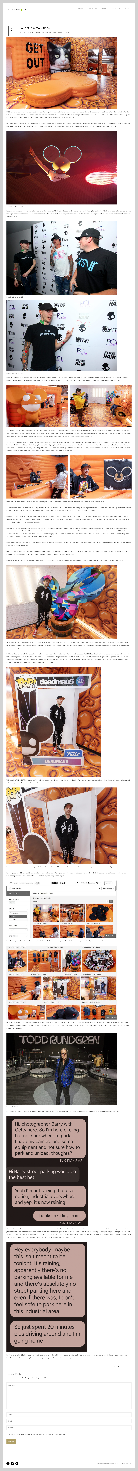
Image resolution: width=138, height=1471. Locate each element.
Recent (104, 8)
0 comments (46, 32)
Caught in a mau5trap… (35, 27)
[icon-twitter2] (16, 1463)
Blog (127, 8)
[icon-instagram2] (13, 1463)
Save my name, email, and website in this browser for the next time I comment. (37, 1434)
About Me (93, 8)
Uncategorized (63, 32)
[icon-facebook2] (8, 1463)
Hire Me (81, 8)
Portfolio (116, 8)
